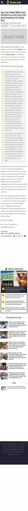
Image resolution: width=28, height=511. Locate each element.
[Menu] (2, 2)
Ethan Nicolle (10, 54)
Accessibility (20, 446)
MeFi (10, 220)
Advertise (22, 444)
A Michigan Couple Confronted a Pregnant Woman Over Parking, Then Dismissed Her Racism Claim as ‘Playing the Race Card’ (17, 375)
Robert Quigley (5, 23)
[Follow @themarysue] (14, 236)
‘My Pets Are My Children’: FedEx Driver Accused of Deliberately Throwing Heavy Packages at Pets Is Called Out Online (17, 324)
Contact (16, 454)
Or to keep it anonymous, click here (16, 388)
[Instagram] (20, 236)
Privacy (5, 446)
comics (6, 233)
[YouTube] (25, 236)
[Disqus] (14, 414)
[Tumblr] (22, 236)
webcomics (17, 233)
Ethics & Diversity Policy (17, 449)
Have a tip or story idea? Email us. (16, 386)
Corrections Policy (7, 451)
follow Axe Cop (14, 196)
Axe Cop (3, 220)
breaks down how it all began (14, 66)
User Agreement (7, 449)
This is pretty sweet (7, 47)
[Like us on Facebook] (17, 236)
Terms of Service (12, 446)
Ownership (10, 454)
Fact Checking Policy (18, 451)
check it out (12, 189)
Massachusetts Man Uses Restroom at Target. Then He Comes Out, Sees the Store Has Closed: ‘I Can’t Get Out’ (15, 309)
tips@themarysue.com (7, 227)
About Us (16, 444)
